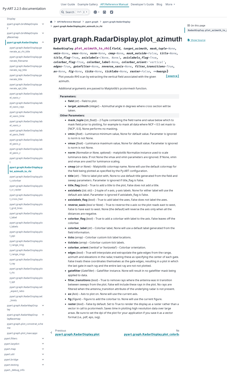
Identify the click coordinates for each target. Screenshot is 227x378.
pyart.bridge (11, 359)
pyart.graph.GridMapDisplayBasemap (22, 35)
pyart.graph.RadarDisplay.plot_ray (26, 261)
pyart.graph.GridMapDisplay (22, 26)
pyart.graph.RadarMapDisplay (22, 307)
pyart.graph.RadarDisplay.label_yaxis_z (26, 150)
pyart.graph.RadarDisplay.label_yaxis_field (26, 132)
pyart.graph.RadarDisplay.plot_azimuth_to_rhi (26, 169)
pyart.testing (11, 364)
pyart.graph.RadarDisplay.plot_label (26, 215)
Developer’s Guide (142, 4)
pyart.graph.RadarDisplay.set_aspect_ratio (26, 289)
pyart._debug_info (14, 370)
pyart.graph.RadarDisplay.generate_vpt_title (26, 86)
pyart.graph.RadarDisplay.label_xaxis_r (26, 95)
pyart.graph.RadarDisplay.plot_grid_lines (26, 206)
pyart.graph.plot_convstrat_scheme (25, 325)
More (169, 4)
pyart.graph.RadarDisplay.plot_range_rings (26, 252)
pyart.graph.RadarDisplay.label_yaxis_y (26, 141)
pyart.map (10, 348)
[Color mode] (96, 12)
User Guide (68, 4)
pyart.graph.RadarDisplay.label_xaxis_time (26, 114)
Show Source (197, 40)
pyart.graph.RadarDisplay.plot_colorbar (26, 178)
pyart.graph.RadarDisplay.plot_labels (26, 224)
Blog (159, 4)
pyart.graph (91, 21)
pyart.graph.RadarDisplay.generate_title (26, 77)
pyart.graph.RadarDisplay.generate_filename (26, 58)
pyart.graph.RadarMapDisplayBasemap (22, 316)
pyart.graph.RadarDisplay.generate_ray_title (26, 67)
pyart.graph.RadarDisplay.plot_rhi (26, 270)
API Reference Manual (114, 4)
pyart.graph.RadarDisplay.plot (26, 160)
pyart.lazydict (11, 343)
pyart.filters (10, 338)
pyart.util (9, 354)
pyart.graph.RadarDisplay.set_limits (26, 298)
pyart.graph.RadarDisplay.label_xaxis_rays (26, 104)
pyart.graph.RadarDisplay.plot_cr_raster (26, 187)
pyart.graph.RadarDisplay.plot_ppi (26, 233)
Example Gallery (88, 4)
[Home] (51, 22)
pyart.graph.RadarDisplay (22, 42)
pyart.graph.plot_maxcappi (22, 333)
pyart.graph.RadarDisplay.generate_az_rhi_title (26, 49)
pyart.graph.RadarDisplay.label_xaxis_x (26, 123)
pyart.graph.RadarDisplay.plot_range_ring (26, 243)
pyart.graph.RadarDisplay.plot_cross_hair (26, 197)
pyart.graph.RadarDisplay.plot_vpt (26, 279)
